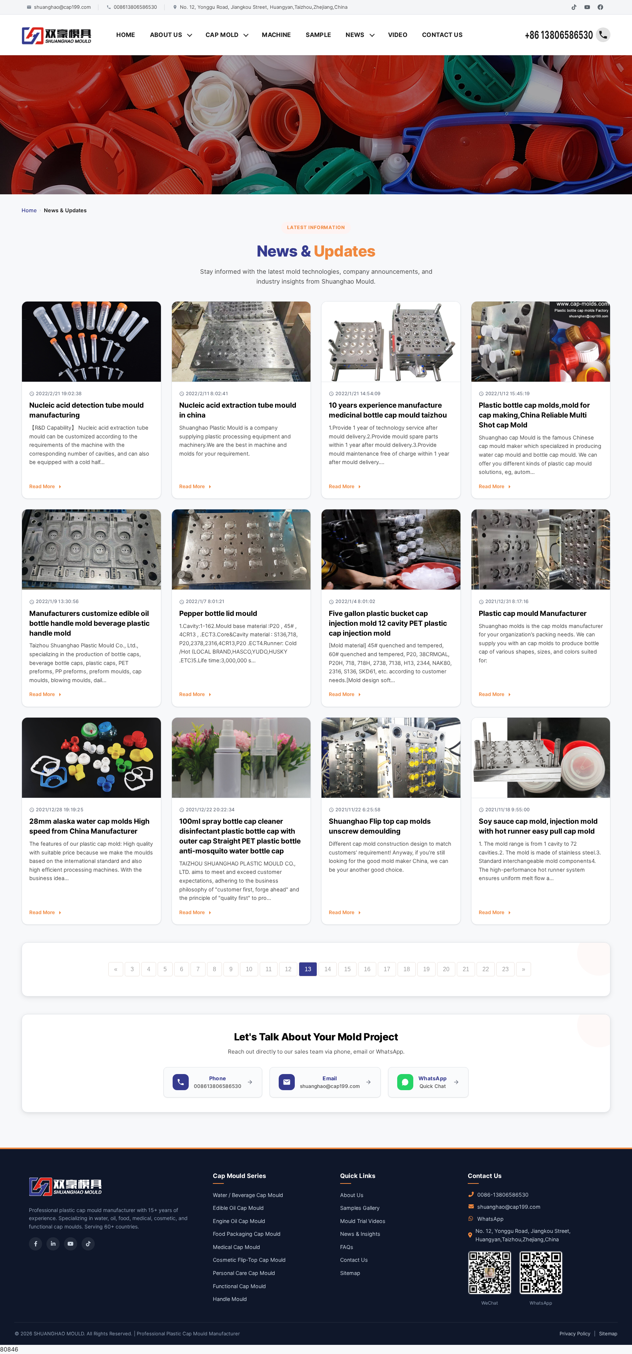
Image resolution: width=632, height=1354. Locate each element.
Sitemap (350, 1273)
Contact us (442, 34)
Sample (318, 34)
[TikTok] (574, 7)
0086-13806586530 (502, 1195)
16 (367, 969)
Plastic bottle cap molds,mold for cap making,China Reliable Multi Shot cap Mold (534, 415)
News (355, 34)
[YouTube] (587, 7)
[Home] (56, 35)
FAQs (346, 1247)
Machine (276, 34)
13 (308, 969)
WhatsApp (490, 1219)
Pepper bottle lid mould (218, 613)
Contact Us (354, 1260)
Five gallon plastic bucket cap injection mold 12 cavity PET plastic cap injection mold (388, 623)
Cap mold (222, 34)
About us (166, 34)
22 (485, 969)
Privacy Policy (575, 1333)
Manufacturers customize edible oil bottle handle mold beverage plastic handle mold (89, 623)
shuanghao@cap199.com (509, 1207)
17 (387, 969)
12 (288, 969)
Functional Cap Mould (239, 1286)
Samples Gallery (360, 1208)
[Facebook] (600, 7)
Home (125, 34)
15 (347, 969)
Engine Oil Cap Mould (239, 1221)
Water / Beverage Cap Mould (248, 1195)
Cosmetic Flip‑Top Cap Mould (249, 1260)
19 (426, 969)
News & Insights (360, 1234)
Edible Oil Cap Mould (238, 1208)
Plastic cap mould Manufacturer (533, 613)
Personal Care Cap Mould (244, 1273)
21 (466, 969)
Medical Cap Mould (236, 1247)
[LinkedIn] (53, 1243)
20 (446, 969)
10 (249, 969)
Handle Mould (230, 1299)
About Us (352, 1195)
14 (327, 969)
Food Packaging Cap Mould (247, 1234)
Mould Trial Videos (362, 1221)
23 (505, 969)
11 (269, 969)
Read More (42, 486)
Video (398, 34)
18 (406, 969)
